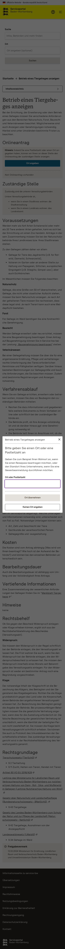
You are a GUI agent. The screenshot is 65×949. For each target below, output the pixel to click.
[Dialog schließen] (59, 439)
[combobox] (32, 484)
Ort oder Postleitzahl (15, 477)
